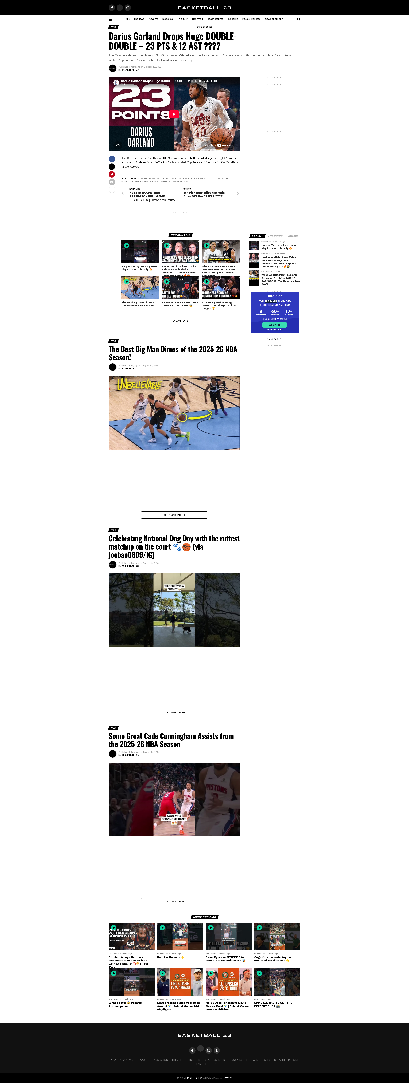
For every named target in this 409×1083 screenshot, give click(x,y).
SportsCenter (215, 19)
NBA (128, 19)
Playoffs (153, 19)
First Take (197, 19)
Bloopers (233, 19)
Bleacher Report (274, 19)
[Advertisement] (180, 221)
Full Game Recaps (251, 19)
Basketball (148, 179)
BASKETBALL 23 (130, 69)
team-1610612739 (179, 182)
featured (211, 179)
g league (224, 179)
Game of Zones (204, 27)
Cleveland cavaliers (169, 179)
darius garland (193, 179)
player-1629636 (159, 182)
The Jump (183, 19)
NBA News (139, 19)
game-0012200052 (132, 182)
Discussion (168, 19)
